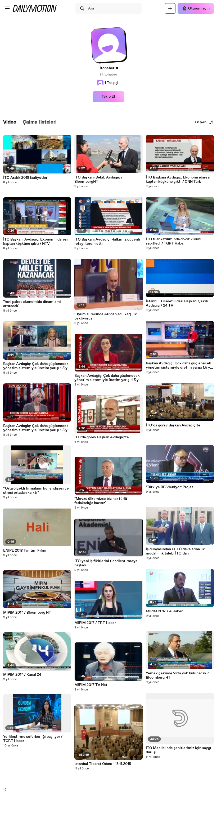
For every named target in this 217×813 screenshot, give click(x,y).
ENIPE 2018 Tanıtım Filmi (24, 550)
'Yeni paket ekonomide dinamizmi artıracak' (32, 304)
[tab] (9, 122)
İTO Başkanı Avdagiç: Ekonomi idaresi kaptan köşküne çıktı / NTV (35, 241)
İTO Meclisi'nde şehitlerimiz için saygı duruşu (178, 750)
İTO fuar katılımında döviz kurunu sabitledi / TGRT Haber (174, 241)
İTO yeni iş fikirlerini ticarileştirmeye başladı (106, 563)
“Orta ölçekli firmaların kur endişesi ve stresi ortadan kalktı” (36, 490)
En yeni (201, 122)
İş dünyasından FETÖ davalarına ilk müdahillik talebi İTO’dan (175, 551)
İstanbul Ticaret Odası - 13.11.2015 (102, 764)
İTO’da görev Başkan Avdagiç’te (101, 437)
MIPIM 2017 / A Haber (164, 611)
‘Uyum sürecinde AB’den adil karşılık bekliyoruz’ (105, 316)
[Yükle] (170, 8)
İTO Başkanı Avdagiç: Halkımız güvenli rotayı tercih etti (107, 241)
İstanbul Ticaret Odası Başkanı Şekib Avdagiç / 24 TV (177, 303)
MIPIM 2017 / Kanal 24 (22, 675)
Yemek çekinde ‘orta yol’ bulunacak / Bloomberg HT (177, 675)
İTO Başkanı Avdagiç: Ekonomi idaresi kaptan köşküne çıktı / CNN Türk (178, 179)
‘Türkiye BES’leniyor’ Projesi (170, 487)
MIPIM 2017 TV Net (90, 685)
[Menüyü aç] (7, 8)
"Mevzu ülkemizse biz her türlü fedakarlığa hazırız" (100, 501)
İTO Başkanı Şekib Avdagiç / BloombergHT (98, 179)
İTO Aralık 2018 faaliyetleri (25, 178)
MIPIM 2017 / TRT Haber (95, 623)
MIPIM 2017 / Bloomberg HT (27, 612)
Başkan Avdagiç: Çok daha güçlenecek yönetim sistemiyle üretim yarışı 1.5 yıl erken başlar (36, 366)
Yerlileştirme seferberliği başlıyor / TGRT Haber (32, 739)
